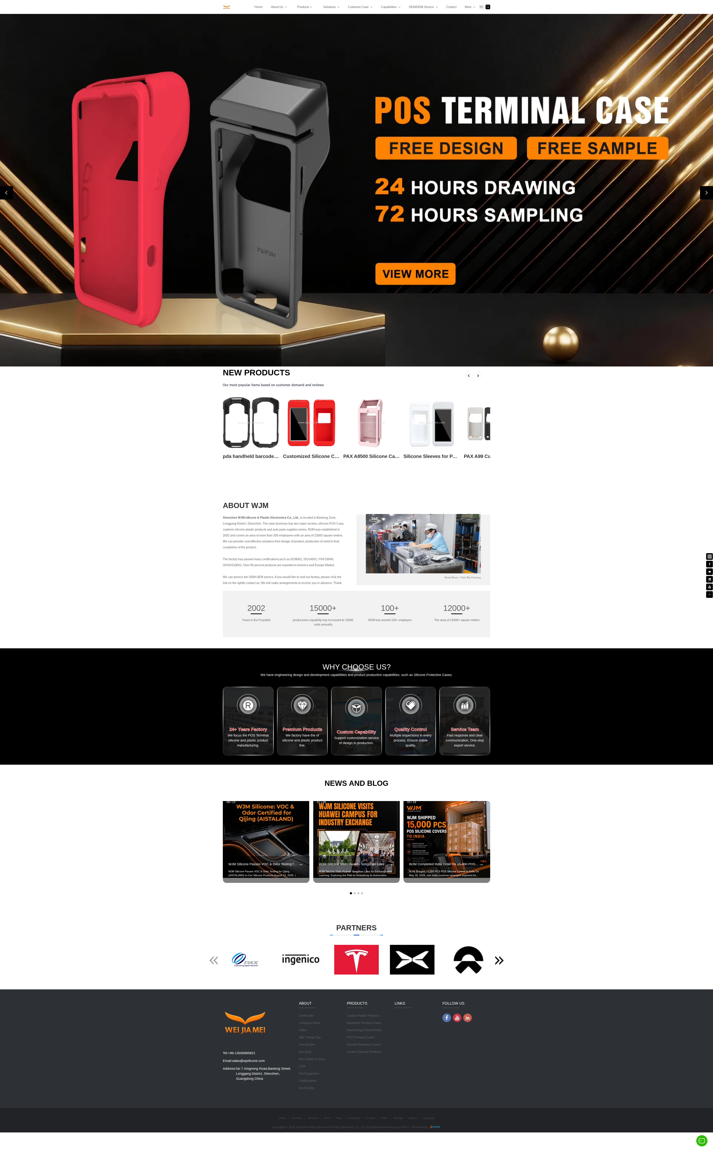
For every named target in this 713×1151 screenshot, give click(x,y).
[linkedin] (709, 579)
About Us (277, 7)
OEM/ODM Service (421, 7)
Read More (451, 937)
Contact (451, 7)
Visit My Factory (470, 937)
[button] (6, 372)
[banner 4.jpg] (356, 370)
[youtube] (709, 587)
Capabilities (389, 7)
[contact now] (709, 571)
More (468, 7)
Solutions (329, 7)
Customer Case (358, 7)
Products (303, 7)
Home (259, 7)
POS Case (336, 883)
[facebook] (709, 564)
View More (230, 822)
